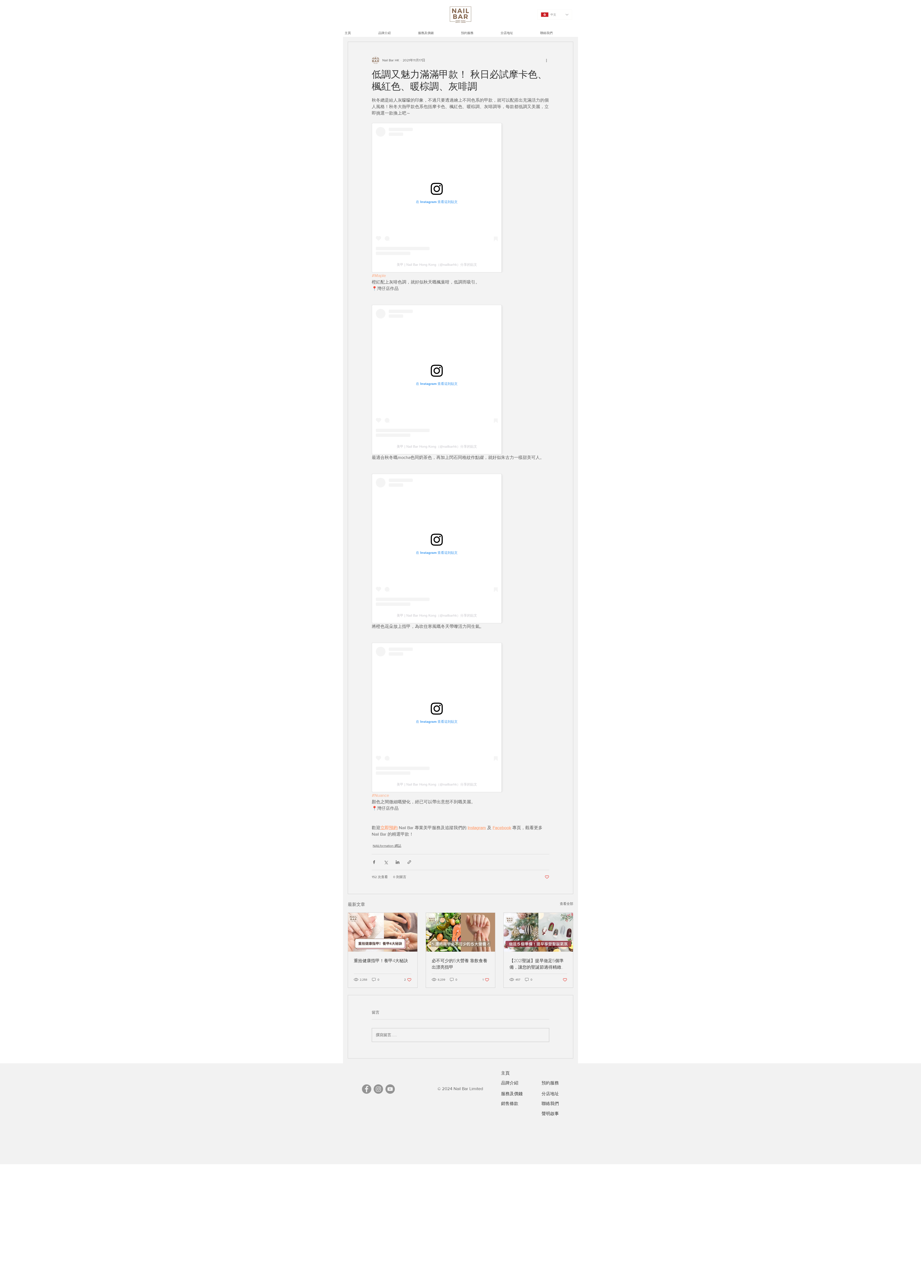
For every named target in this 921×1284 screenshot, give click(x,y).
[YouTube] (390, 1089)
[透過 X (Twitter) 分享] (386, 862)
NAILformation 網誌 (387, 846)
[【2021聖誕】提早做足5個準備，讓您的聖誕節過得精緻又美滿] (538, 932)
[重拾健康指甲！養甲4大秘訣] (382, 932)
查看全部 (566, 904)
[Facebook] (366, 1089)
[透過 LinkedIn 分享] (397, 862)
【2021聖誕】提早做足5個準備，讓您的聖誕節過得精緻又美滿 (537, 964)
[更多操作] (546, 60)
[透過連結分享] (409, 862)
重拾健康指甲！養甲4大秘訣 (381, 961)
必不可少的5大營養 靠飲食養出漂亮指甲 (459, 964)
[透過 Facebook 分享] (374, 862)
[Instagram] (378, 1089)
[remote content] (460, 197)
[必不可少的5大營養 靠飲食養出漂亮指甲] (460, 932)
